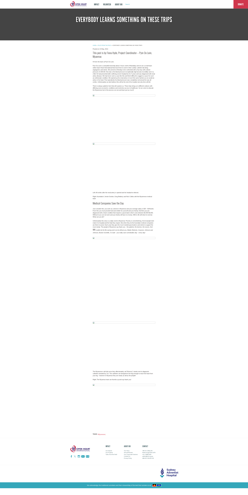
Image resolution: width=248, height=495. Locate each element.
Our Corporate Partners (131, 454)
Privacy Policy (128, 458)
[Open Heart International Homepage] (78, 4)
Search (127, 4)
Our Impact (109, 451)
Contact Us (127, 456)
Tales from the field (104, 45)
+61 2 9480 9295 (146, 454)
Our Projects (109, 452)
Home (94, 45)
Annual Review (128, 452)
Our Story (127, 451)
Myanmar (101, 434)
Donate (241, 4)
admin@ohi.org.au (147, 456)
